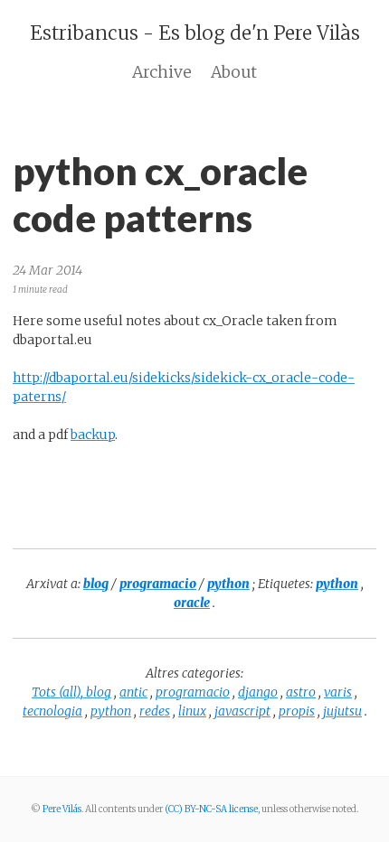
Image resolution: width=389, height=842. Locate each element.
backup (93, 434)
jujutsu (342, 711)
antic (133, 692)
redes (154, 711)
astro (301, 692)
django (258, 692)
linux (192, 711)
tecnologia (52, 711)
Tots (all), (59, 692)
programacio (193, 692)
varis (338, 692)
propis (297, 711)
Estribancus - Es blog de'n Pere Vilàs (195, 33)
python (110, 711)
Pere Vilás (62, 809)
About (234, 72)
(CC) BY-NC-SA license (211, 809)
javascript (242, 711)
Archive (162, 72)
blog (98, 692)
